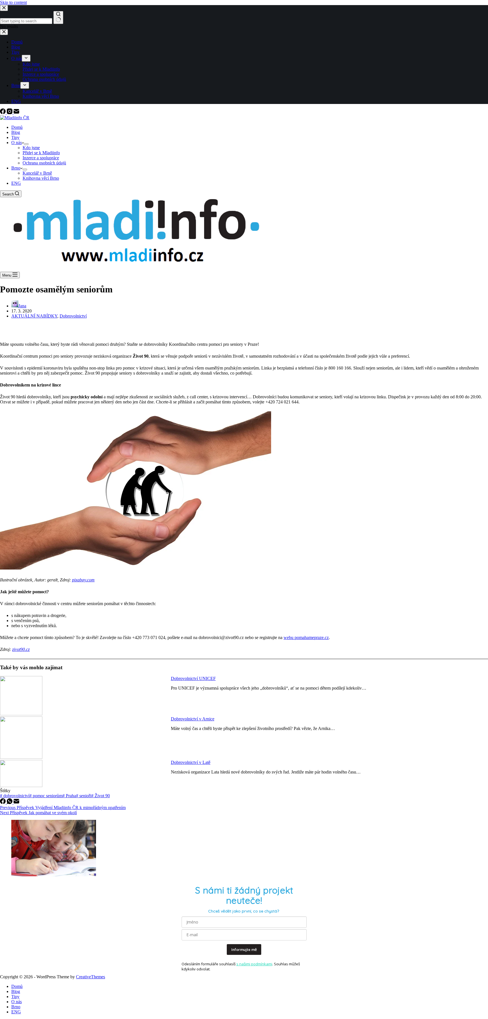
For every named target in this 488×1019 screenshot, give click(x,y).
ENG (16, 183)
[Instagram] (10, 112)
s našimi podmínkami (254, 963)
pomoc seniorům (45, 795)
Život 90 (100, 795)
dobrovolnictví (14, 795)
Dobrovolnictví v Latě (190, 762)
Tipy (15, 137)
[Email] (16, 112)
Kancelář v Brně (37, 173)
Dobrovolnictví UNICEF (193, 678)
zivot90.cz (21, 649)
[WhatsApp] (10, 802)
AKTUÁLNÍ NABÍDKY (34, 316)
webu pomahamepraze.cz (306, 637)
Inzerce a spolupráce (41, 157)
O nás (16, 142)
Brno (15, 168)
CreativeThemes (90, 976)
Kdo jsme (31, 147)
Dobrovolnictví (73, 316)
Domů (17, 127)
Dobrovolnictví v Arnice (192, 718)
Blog (15, 132)
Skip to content (13, 2)
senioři (83, 795)
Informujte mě (244, 949)
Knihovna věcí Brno (41, 178)
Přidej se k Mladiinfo (41, 152)
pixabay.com (83, 579)
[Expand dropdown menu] (26, 144)
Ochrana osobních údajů (44, 162)
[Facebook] (3, 112)
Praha (69, 795)
